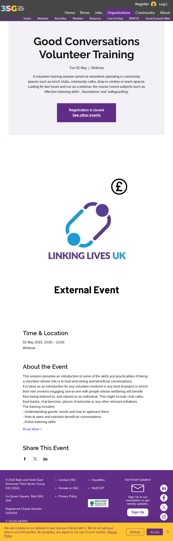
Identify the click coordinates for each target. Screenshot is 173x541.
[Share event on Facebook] (25, 459)
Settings (135, 532)
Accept (154, 532)
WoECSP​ (98, 488)
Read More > (32, 429)
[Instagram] (164, 517)
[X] (164, 507)
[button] (145, 12)
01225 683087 (18, 521)
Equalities (98, 479)
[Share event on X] (35, 459)
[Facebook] (164, 498)
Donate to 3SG (68, 488)
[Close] (167, 532)
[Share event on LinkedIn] (45, 459)
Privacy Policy (68, 496)
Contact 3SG (67, 479)
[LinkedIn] (164, 488)
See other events (87, 115)
